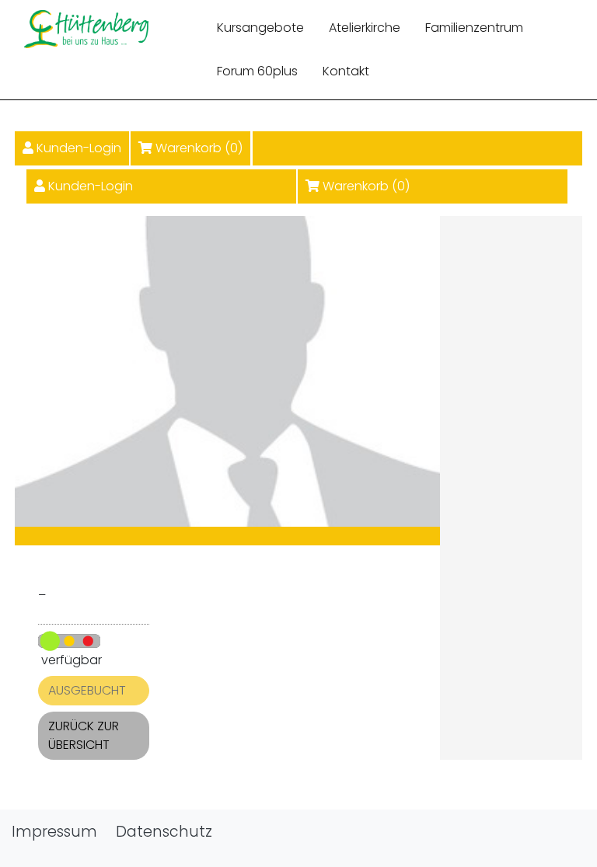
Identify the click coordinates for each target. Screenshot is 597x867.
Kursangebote (260, 28)
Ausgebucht (87, 690)
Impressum (54, 831)
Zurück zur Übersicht (83, 735)
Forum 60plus (257, 71)
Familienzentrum (474, 28)
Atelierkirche (364, 28)
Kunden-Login (79, 148)
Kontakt (346, 71)
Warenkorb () (199, 148)
